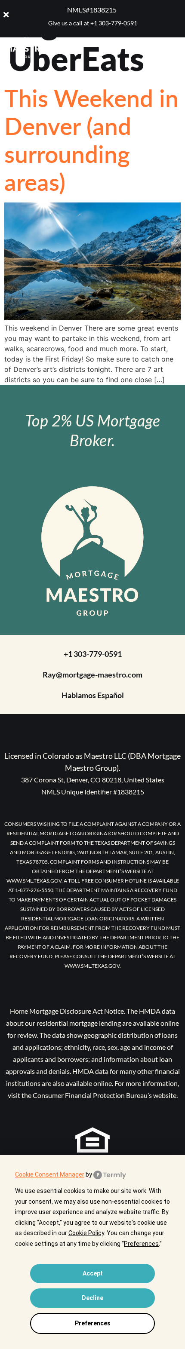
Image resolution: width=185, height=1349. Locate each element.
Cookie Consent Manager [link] (49, 1174)
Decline (92, 1297)
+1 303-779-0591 (113, 23)
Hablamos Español (93, 695)
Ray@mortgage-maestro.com (92, 674)
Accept (93, 1273)
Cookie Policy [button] (86, 1232)
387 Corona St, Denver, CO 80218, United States (92, 780)
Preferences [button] (141, 1243)
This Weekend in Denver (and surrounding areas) (91, 139)
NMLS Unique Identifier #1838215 (92, 792)
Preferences (93, 1323)
